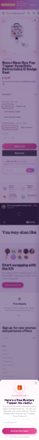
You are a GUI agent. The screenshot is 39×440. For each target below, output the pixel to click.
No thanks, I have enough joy (19, 437)
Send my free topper (19, 431)
